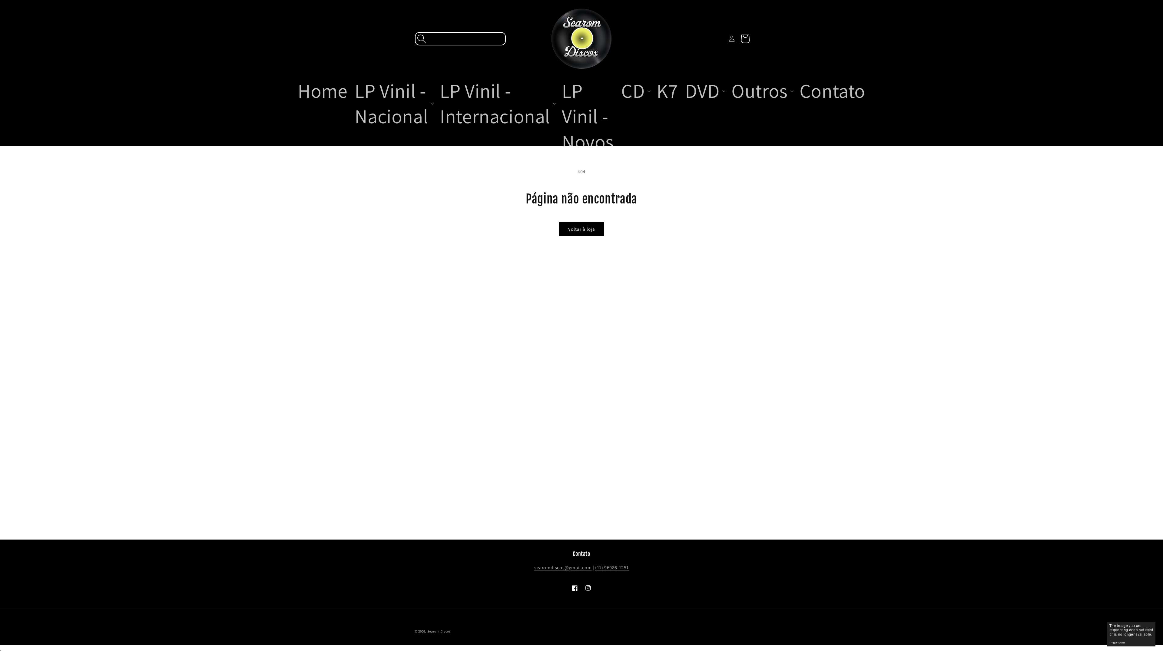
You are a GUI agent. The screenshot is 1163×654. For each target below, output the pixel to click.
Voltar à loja (581, 229)
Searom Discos (439, 631)
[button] (460, 38)
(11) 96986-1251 (612, 567)
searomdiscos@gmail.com (562, 567)
